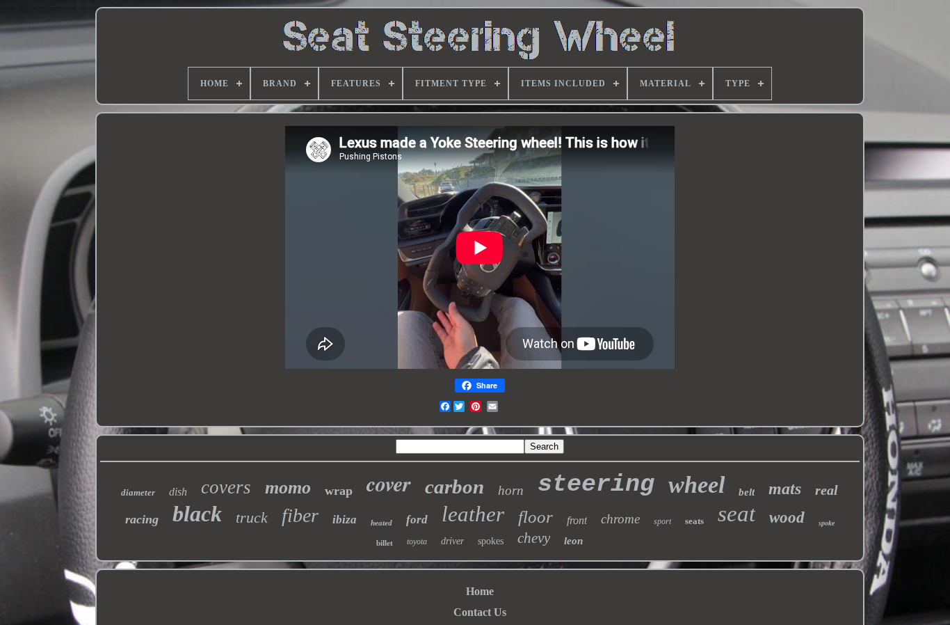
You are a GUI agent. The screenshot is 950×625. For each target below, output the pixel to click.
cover (389, 483)
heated (381, 523)
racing (142, 519)
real (826, 490)
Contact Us (479, 612)
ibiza (344, 519)
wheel (696, 485)
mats (784, 489)
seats (694, 521)
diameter (138, 492)
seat (736, 513)
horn (511, 490)
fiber (300, 515)
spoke (827, 523)
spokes (491, 541)
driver (452, 541)
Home (480, 591)
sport (662, 521)
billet (384, 543)
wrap (339, 491)
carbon (454, 486)
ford (417, 519)
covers (226, 487)
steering (596, 484)
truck (252, 517)
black (197, 513)
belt (747, 492)
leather (473, 514)
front (577, 520)
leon (573, 540)
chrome (620, 519)
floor (535, 516)
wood (787, 517)
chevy (533, 538)
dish (178, 492)
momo (288, 487)
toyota (417, 541)
